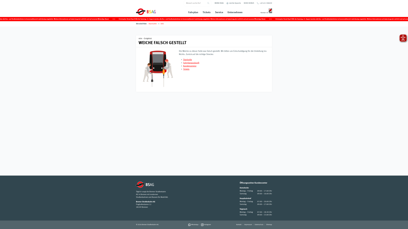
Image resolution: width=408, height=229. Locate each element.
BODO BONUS (249, 3)
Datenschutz (259, 225)
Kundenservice (189, 66)
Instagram (207, 225)
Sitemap (269, 225)
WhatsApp (194, 225)
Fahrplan (193, 12)
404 (162, 24)
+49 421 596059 (266, 3)
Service (219, 12)
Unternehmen (234, 12)
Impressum (248, 225)
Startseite (153, 24)
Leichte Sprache (235, 3)
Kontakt (239, 225)
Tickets (207, 12)
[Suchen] (208, 3)
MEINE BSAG (219, 3)
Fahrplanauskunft (191, 63)
